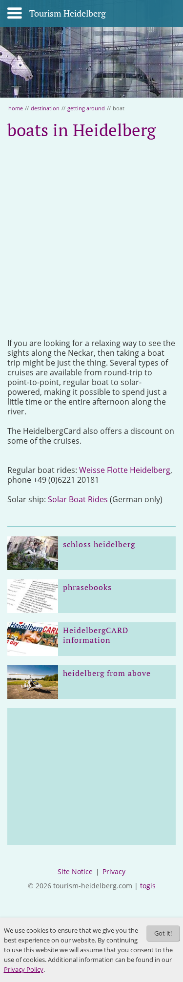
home (15, 108)
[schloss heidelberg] (32, 553)
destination (45, 108)
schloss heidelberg (99, 544)
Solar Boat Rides (78, 499)
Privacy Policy (23, 969)
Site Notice (75, 871)
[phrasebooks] (32, 596)
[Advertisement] (91, 239)
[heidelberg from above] (32, 682)
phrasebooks (87, 587)
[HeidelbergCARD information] (32, 639)
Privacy (113, 871)
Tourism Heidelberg (67, 13)
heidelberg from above (107, 673)
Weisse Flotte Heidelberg (124, 470)
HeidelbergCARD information (95, 635)
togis (148, 885)
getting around (86, 108)
